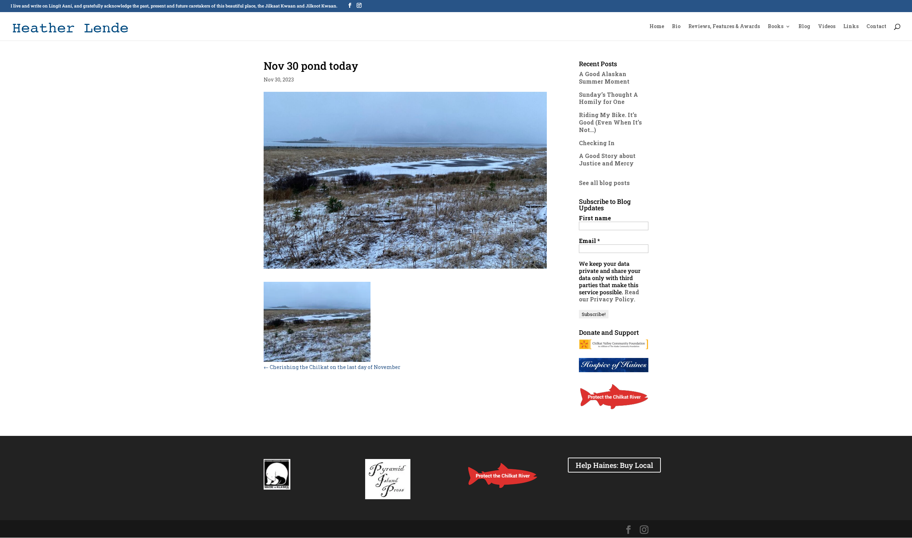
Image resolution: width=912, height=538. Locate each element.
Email (589, 240)
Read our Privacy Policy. (609, 295)
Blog (804, 27)
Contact (876, 27)
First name (595, 218)
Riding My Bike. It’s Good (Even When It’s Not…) (610, 122)
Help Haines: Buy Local (614, 465)
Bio (676, 27)
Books (775, 27)
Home (656, 27)
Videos (826, 27)
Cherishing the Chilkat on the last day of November (332, 367)
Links (851, 27)
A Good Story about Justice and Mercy (607, 159)
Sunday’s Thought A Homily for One (608, 98)
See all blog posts (604, 182)
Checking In (597, 143)
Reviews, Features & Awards (724, 27)
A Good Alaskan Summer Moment (604, 77)
